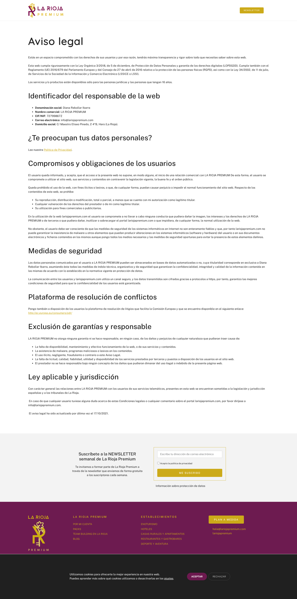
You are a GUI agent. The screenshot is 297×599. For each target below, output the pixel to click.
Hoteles (146, 529)
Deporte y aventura (154, 543)
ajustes (168, 578)
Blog (76, 538)
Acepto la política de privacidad (176, 463)
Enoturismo (149, 524)
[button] (232, 10)
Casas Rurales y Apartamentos (163, 533)
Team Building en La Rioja (90, 533)
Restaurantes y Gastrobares (161, 538)
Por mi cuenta (82, 524)
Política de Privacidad (58, 149)
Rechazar (219, 576)
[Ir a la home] (45, 10)
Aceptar (197, 576)
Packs (77, 529)
